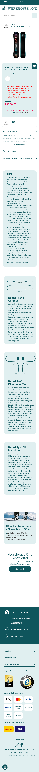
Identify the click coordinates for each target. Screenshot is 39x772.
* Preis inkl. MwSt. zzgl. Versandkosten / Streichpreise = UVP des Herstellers (19, 756)
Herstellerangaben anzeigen (17, 262)
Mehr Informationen (22, 112)
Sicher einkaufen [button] (12, 664)
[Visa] (28, 699)
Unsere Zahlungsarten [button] (14, 693)
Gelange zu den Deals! (15, 540)
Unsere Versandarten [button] (14, 722)
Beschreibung (10, 130)
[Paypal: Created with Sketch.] (8, 707)
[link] (17, 746)
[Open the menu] (5, 2)
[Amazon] (8, 699)
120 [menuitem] (7, 79)
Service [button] (7, 651)
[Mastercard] (18, 699)
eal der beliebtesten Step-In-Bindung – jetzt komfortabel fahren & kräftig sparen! (19, 535)
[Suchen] (34, 15)
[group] (19, 612)
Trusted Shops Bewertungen (17, 158)
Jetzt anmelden (20, 569)
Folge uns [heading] (19, 739)
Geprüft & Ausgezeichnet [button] (15, 671)
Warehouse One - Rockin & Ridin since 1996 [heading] (19, 750)
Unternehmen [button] (10, 658)
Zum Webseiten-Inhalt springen (11, 1)
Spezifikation (9, 151)
